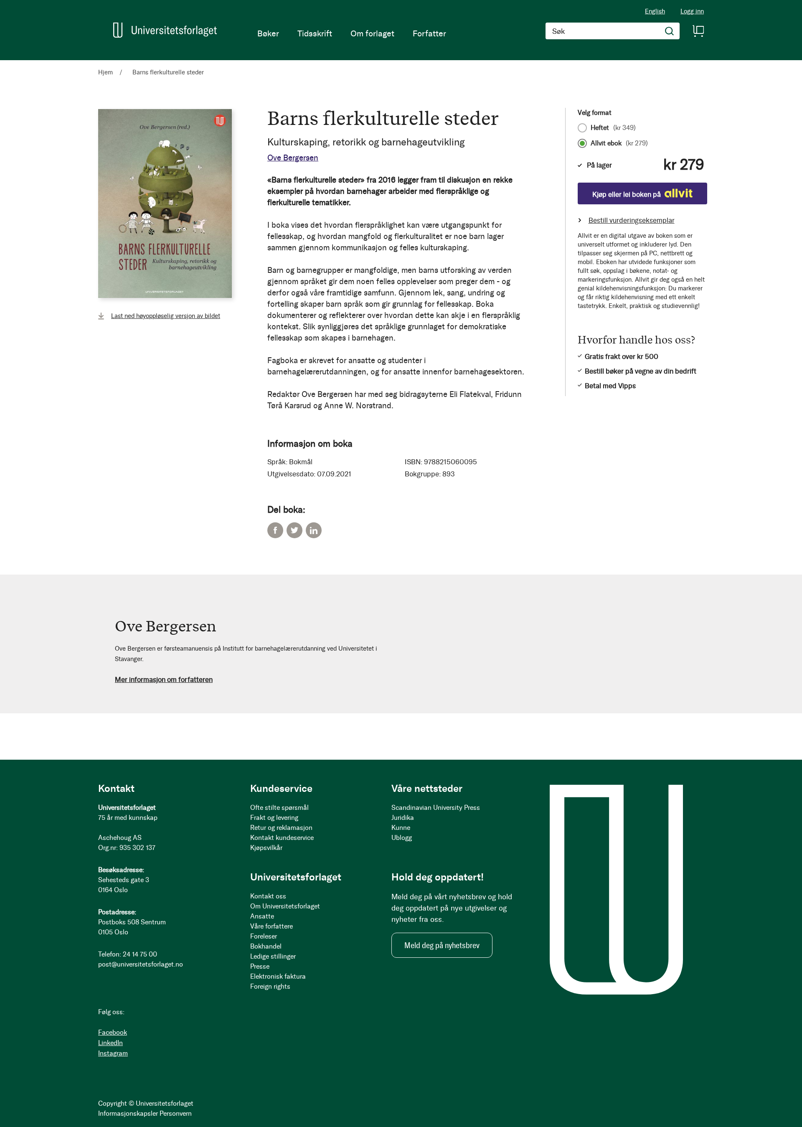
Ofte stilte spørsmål (279, 808)
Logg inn (692, 11)
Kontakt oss (268, 896)
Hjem (105, 72)
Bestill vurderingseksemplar (632, 220)
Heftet (613, 128)
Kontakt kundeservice (282, 838)
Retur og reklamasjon (281, 828)
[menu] (351, 33)
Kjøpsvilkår (266, 848)
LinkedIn (314, 530)
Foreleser (263, 936)
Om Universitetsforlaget (285, 906)
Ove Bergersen (292, 158)
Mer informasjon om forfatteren (164, 679)
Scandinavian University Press (435, 808)
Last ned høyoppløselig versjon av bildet (165, 316)
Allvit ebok (619, 143)
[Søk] (669, 31)
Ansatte (262, 916)
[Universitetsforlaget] (165, 30)
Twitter (294, 530)
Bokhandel (266, 946)
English (655, 11)
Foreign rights (270, 986)
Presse (259, 966)
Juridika (402, 818)
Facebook (275, 530)
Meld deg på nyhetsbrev (442, 945)
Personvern (176, 1113)
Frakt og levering (274, 818)
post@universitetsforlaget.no (140, 964)
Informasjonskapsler (128, 1113)
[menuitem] (268, 33)
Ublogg (401, 838)
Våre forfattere (271, 926)
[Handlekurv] (698, 31)
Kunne (400, 828)
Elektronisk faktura (278, 976)
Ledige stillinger (273, 956)
